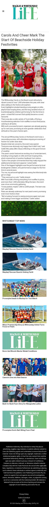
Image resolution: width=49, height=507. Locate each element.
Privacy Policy (24, 494)
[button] (4, 11)
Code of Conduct (24, 498)
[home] (24, 12)
